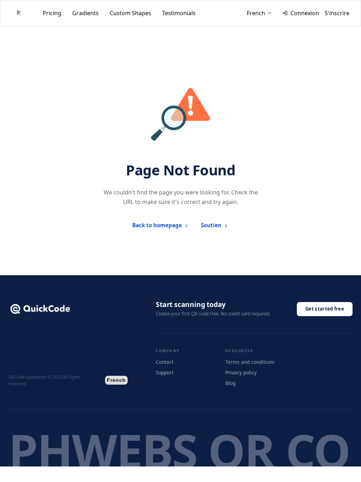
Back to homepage (157, 225)
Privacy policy (241, 372)
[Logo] (19, 13)
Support (164, 372)
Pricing (52, 13)
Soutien (211, 225)
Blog (230, 383)
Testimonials (179, 13)
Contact (164, 362)
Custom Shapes (130, 13)
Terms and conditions (250, 362)
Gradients (85, 13)
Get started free (324, 309)
